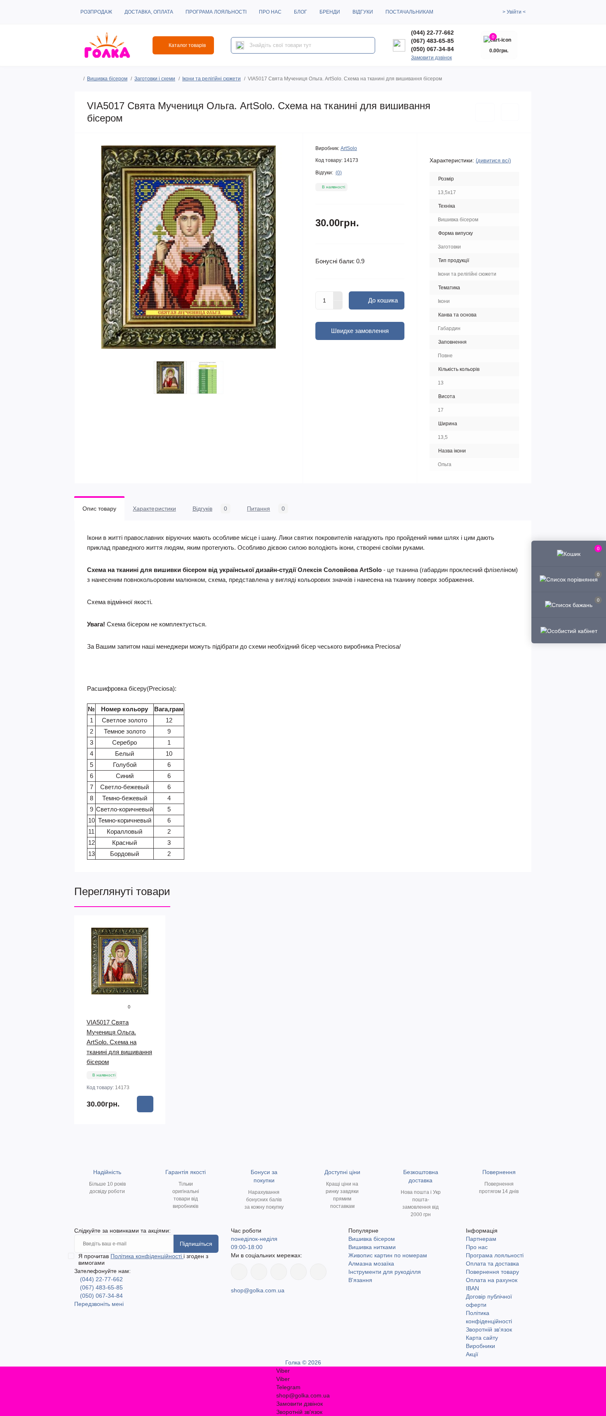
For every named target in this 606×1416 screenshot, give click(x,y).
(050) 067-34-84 (432, 49)
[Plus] (338, 295)
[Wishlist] (153, 943)
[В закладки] (485, 112)
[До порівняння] (510, 112)
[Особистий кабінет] (568, 630)
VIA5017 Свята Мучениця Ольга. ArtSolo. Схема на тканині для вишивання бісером (119, 1042)
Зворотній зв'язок (489, 1329)
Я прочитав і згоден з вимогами (143, 1259)
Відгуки (362, 12)
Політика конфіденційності (146, 1256)
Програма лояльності (216, 12)
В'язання (360, 1280)
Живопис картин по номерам (387, 1255)
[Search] (240, 45)
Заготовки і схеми (154, 79)
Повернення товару (492, 1271)
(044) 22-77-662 (432, 32)
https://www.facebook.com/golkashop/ (239, 1272)
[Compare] (153, 959)
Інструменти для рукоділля (384, 1271)
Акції (472, 1354)
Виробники (480, 1346)
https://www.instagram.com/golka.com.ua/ (259, 1272)
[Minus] (338, 305)
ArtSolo (349, 148)
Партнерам (481, 1238)
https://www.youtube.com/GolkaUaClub (278, 1272)
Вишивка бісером (107, 79)
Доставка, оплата (148, 12)
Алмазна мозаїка (371, 1263)
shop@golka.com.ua (257, 1290)
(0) (339, 173)
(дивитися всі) (493, 160)
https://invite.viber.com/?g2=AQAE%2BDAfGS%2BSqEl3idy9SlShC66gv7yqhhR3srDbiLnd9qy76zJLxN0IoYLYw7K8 (298, 1272)
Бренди (329, 12)
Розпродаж (96, 12)
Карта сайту (482, 1337)
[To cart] (145, 1104)
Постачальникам (409, 12)
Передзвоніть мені (99, 1304)
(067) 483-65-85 (432, 41)
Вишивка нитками (372, 1247)
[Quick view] (153, 927)
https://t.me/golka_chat (318, 1272)
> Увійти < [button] (514, 12)
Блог (300, 12)
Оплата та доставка (492, 1263)
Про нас (270, 12)
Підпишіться (196, 1243)
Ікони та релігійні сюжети (211, 79)
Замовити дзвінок (431, 58)
